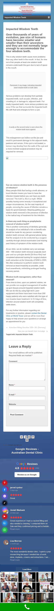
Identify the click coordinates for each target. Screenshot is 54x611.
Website (12, 404)
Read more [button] (15, 529)
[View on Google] (6, 542)
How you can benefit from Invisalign (31, 331)
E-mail (11, 395)
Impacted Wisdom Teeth (24, 334)
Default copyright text (15, 445)
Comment (13, 361)
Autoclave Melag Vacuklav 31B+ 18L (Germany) (27, 328)
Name (11, 385)
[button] (2, 587)
